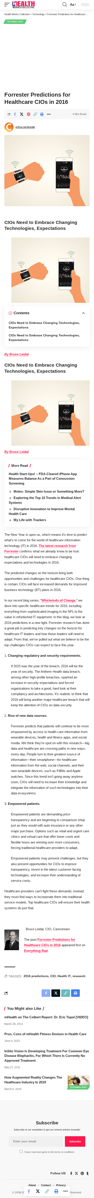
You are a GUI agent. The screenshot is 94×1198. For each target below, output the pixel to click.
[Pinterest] (82, 1173)
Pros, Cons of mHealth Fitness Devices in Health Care (45, 1034)
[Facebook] (71, 1173)
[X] (76, 1173)
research (79, 976)
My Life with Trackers (30, 520)
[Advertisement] (47, 57)
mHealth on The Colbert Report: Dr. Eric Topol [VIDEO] (46, 1017)
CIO (53, 976)
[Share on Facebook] (15, 114)
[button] (8, 4)
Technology (15, 21)
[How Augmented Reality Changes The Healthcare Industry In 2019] (79, 1081)
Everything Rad (36, 951)
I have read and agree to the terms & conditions (49, 1152)
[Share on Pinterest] (28, 114)
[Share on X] (22, 114)
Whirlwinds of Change (58, 600)
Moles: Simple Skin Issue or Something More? (49, 491)
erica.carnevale (25, 127)
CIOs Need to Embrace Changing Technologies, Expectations (44, 325)
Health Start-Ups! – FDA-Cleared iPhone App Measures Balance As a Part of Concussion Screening (43, 478)
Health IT (64, 976)
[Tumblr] (87, 1173)
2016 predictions (36, 976)
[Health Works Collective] (23, 4)
